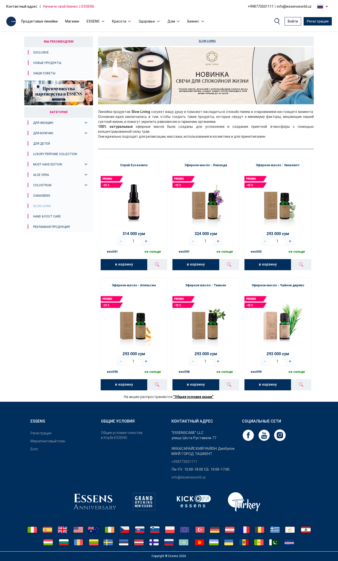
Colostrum (42, 185)
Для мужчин (43, 133)
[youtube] (264, 435)
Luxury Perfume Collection (55, 154)
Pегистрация (40, 433)
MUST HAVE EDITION (47, 164)
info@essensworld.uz (294, 6)
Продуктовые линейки (39, 21)
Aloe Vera (41, 175)
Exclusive (41, 52)
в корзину (124, 264)
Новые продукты (47, 63)
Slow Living (42, 206)
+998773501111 (261, 6)
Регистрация (318, 21)
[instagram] (280, 435)
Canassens (41, 195)
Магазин (72, 21)
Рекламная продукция (51, 227)
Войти (293, 21)
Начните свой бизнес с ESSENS (68, 6)
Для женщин (43, 123)
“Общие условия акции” (193, 397)
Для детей (41, 143)
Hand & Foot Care (47, 216)
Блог (34, 449)
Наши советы (44, 73)
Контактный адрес (21, 6)
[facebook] (248, 435)
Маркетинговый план (47, 441)
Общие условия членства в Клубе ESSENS (122, 435)
